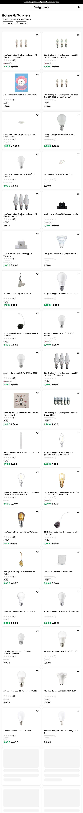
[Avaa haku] (79, 7)
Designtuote (41, 7)
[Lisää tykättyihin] (37, 35)
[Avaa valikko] (4, 7)
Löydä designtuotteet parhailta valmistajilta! (41, 2)
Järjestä (9, 23)
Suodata (22, 23)
